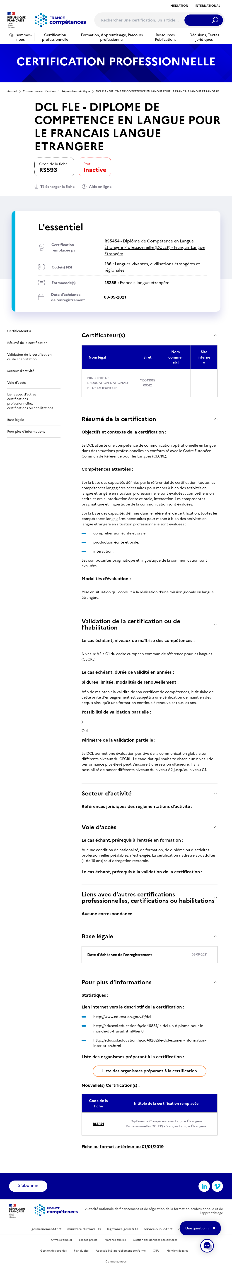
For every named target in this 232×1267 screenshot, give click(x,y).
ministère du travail (82, 1229)
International (207, 6)
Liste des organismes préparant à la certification (149, 1071)
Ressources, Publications (165, 37)
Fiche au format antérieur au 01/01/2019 (123, 1146)
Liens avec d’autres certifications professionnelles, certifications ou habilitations (148, 897)
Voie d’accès (99, 827)
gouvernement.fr (44, 1229)
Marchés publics (115, 1240)
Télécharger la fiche (57, 186)
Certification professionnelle (55, 37)
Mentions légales (177, 1251)
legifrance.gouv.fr (120, 1229)
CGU (156, 1251)
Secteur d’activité (107, 793)
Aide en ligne (100, 186)
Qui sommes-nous (20, 37)
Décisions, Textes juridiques (204, 37)
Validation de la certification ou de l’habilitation (131, 624)
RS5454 (98, 1123)
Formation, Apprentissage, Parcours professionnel (112, 37)
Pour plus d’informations (117, 982)
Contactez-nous (116, 1262)
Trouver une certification (39, 91)
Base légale (97, 936)
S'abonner (28, 1185)
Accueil (12, 91)
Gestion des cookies (53, 1251)
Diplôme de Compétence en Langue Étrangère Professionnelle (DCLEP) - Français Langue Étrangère (154, 247)
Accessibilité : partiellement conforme (121, 1251)
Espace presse (88, 1240)
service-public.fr (156, 1229)
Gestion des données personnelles (155, 1240)
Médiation (179, 6)
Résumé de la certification (119, 418)
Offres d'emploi (61, 1240)
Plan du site (81, 1251)
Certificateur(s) (103, 335)
